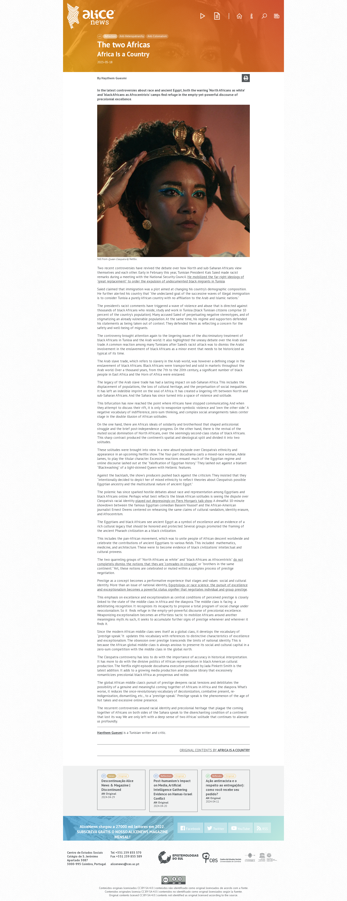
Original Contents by (215, 750)
